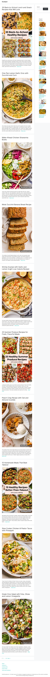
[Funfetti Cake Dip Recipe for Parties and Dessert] (42, 53)
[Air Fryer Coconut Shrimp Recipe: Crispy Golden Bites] (42, 43)
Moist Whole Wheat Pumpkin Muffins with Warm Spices (42, 38)
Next (8, 658)
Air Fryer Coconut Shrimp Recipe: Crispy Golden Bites (42, 49)
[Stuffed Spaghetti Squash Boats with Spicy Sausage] (42, 81)
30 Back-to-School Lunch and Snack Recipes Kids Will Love (17, 8)
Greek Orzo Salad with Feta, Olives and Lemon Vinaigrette (16, 595)
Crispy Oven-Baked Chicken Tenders (42, 29)
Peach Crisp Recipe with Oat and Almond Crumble (15, 399)
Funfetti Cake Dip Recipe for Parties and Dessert (42, 58)
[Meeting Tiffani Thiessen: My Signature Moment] (42, 101)
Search (38, 6)
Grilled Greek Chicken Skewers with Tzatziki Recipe (42, 96)
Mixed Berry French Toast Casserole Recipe (42, 76)
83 (6, 658)
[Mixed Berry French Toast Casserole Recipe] (42, 72)
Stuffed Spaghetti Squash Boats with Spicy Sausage (42, 86)
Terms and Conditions (6, 670)
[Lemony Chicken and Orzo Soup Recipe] (42, 63)
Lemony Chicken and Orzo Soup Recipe (42, 67)
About (3, 663)
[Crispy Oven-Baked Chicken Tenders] (42, 24)
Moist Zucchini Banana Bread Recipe (16, 204)
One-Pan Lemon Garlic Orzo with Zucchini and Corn (15, 74)
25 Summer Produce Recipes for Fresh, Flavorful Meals (15, 333)
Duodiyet (4, 1)
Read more (19, 66)
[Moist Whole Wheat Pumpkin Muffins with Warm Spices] (42, 33)
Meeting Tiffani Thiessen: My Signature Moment (42, 106)
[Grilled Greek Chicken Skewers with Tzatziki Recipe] (42, 91)
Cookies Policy (5, 666)
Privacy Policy (4, 668)
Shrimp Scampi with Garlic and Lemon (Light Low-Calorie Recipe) (15, 268)
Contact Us (4, 665)
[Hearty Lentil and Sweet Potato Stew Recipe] (42, 111)
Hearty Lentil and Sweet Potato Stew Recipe (42, 116)
